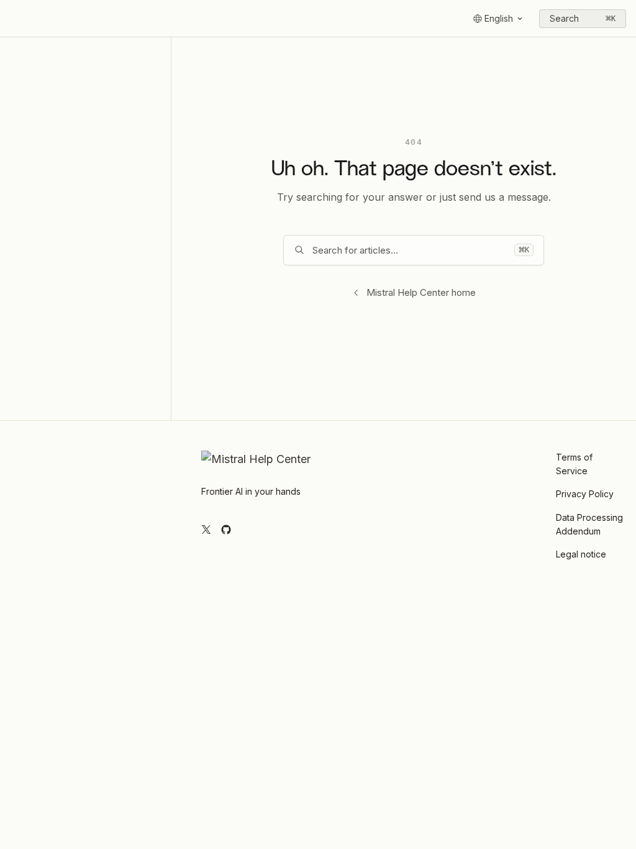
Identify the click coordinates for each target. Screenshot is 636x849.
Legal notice (581, 554)
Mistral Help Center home (421, 292)
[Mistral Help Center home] (12, 19)
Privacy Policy (585, 494)
